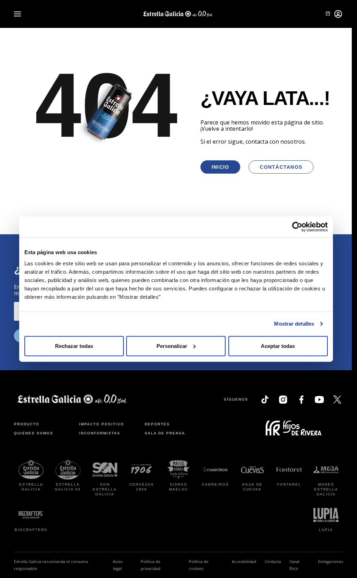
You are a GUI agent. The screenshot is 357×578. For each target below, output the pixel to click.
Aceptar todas (278, 346)
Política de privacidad (150, 565)
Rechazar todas (74, 346)
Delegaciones (330, 561)
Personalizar (172, 346)
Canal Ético (299, 565)
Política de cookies (198, 565)
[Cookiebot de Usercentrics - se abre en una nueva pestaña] (297, 227)
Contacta (273, 561)
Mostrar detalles (294, 324)
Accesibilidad (244, 561)
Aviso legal (118, 565)
